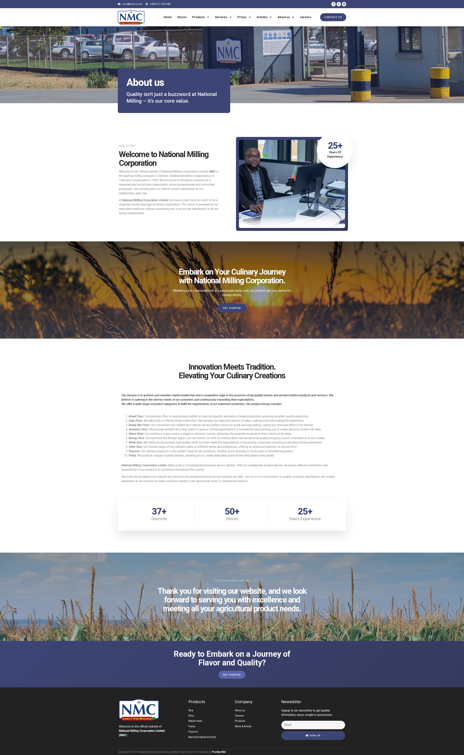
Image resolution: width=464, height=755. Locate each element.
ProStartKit (219, 751)
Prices (241, 17)
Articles (262, 17)
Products (198, 17)
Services (221, 17)
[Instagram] (339, 4)
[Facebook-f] (333, 4)
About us (284, 17)
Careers (305, 17)
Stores (182, 17)
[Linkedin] (344, 4)
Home (168, 17)
